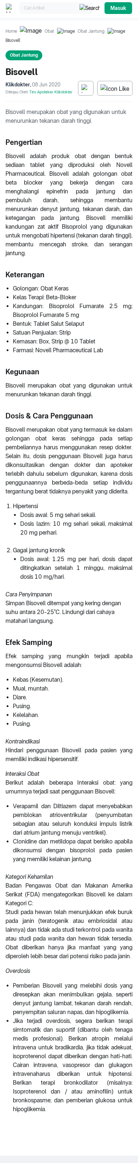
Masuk (118, 8)
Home (11, 31)
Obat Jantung (91, 31)
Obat (49, 31)
